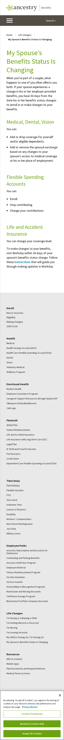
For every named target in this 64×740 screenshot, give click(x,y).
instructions (22, 262)
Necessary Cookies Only (32, 723)
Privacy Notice (30, 707)
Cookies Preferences (31, 713)
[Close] (60, 695)
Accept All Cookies (32, 733)
